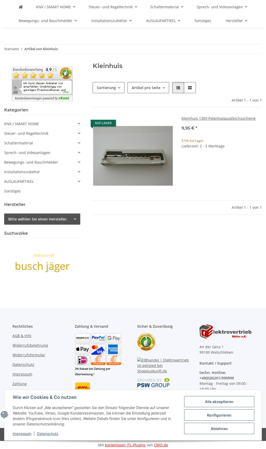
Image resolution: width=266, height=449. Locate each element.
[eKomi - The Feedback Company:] (146, 341)
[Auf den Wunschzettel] (164, 124)
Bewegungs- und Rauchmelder (31, 162)
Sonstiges (12, 191)
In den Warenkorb (222, 178)
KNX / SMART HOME (21, 123)
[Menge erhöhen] (258, 162)
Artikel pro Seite (146, 87)
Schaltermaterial (18, 142)
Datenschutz (47, 433)
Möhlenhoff (44, 255)
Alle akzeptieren (219, 401)
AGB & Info (21, 335)
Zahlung (19, 383)
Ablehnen (219, 428)
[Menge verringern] (186, 162)
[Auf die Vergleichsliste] (151, 124)
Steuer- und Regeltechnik (26, 133)
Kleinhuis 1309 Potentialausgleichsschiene (219, 118)
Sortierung (106, 87)
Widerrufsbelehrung (30, 345)
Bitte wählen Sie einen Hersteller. (38, 219)
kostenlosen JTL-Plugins (125, 445)
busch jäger (42, 266)
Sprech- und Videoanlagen (27, 152)
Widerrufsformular (28, 354)
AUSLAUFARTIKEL (19, 181)
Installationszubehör (22, 171)
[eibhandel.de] (20, 7)
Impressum (22, 433)
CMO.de (161, 445)
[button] (178, 87)
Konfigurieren (219, 415)
